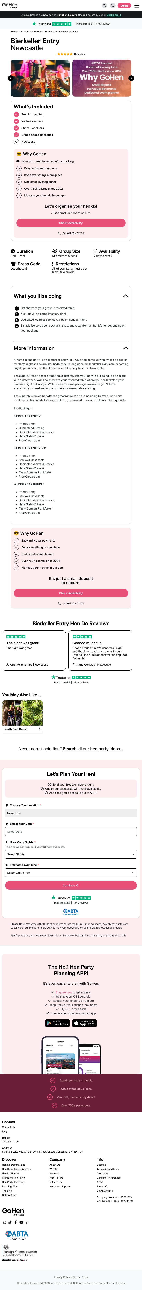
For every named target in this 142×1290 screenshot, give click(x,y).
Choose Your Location (25, 805)
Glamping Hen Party (13, 1177)
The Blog (7, 1190)
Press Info (102, 1186)
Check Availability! (71, 223)
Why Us (53, 1168)
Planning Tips (9, 1186)
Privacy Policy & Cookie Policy (71, 1277)
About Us (54, 1164)
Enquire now (64, 992)
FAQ (4, 1131)
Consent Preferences (109, 1177)
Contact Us (8, 1127)
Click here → (114, 14)
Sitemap (101, 1164)
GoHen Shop (9, 1195)
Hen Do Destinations (13, 1164)
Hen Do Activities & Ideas (16, 1168)
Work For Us (56, 1177)
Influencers (55, 1182)
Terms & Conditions (108, 1168)
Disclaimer (102, 1173)
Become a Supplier (60, 1186)
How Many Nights (22, 842)
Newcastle (28, 141)
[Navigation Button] (137, 6)
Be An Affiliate (105, 1190)
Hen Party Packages (13, 1182)
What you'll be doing (38, 296)
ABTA (100, 1182)
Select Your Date (21, 823)
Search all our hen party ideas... (93, 748)
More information (34, 348)
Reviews (54, 1173)
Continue (69, 885)
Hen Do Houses (10, 1173)
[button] (104, 5)
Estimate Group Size (24, 865)
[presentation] (11, 78)
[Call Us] (112, 5)
